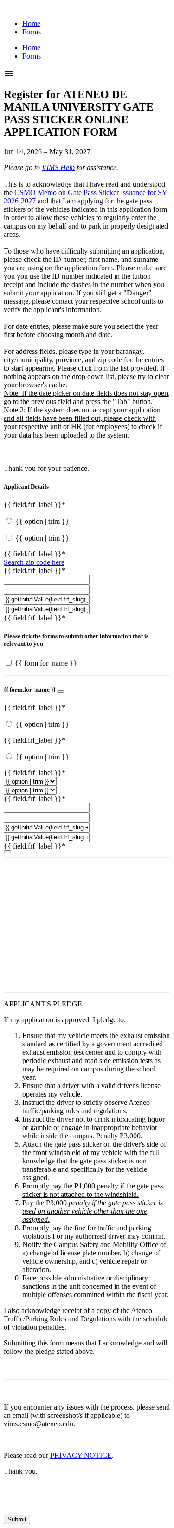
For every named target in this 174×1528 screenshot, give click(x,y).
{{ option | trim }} (42, 521)
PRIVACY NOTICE (81, 1455)
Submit (16, 1519)
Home (31, 23)
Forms (31, 32)
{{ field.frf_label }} (34, 505)
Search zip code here (34, 562)
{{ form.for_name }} (46, 663)
